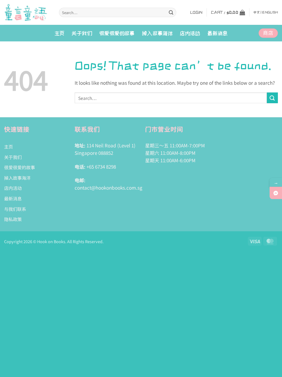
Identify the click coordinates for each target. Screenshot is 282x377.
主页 (60, 33)
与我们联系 (15, 209)
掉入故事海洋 (17, 177)
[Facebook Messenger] (276, 193)
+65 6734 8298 (101, 166)
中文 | (257, 12)
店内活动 (190, 33)
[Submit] (171, 12)
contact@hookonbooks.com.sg (108, 187)
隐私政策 (13, 219)
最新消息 (217, 33)
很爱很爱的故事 (117, 33)
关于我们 (82, 33)
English (270, 12)
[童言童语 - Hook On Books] (27, 12)
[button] (196, 12)
